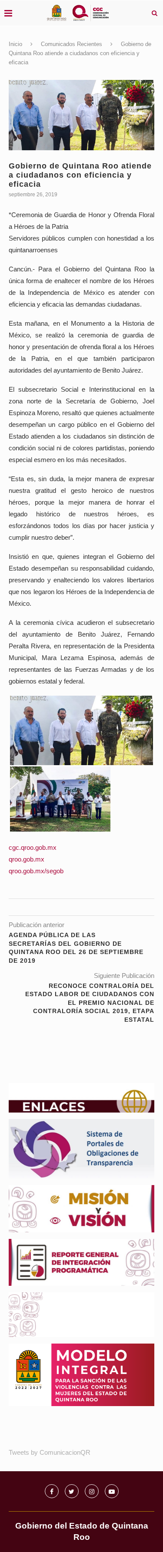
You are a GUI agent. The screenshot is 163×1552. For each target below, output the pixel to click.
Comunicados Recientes (71, 44)
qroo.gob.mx (26, 859)
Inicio (15, 44)
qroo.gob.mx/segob (36, 871)
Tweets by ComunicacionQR (49, 1452)
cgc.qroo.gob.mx (33, 847)
